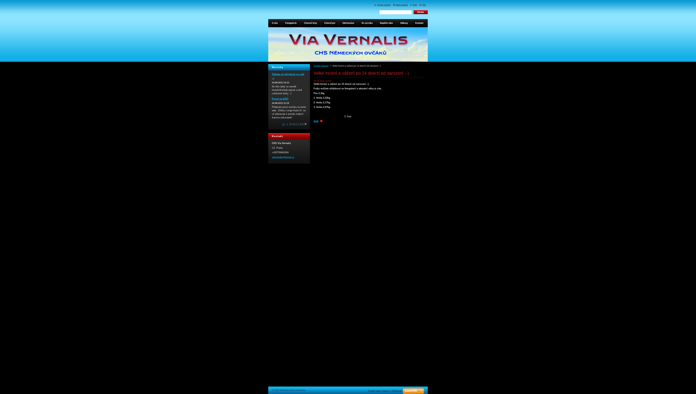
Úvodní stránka (321, 66)
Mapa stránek (402, 5)
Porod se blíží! (280, 99)
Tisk (424, 5)
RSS (415, 5)
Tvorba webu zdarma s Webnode (385, 391)
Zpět (316, 121)
